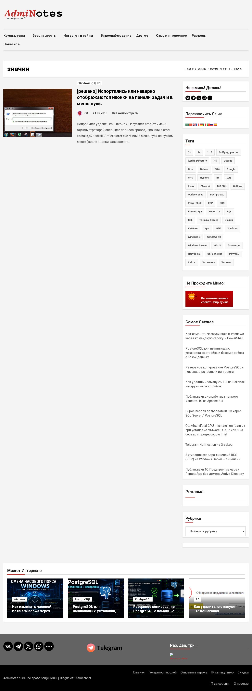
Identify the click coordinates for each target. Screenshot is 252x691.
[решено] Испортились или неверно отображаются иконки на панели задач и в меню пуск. (125, 97)
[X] (198, 98)
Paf (86, 113)
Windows (20, 599)
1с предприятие (228, 152)
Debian (204, 169)
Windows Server (197, 245)
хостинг (226, 262)
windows (232, 228)
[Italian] (205, 124)
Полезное (12, 44)
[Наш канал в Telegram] (126, 648)
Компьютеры (15, 35)
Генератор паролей (162, 672)
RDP (210, 203)
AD (215, 160)
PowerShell (194, 203)
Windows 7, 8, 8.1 (90, 83)
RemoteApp (195, 211)
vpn (207, 228)
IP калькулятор (222, 672)
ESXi (217, 169)
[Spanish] (215, 124)
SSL (190, 220)
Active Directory (197, 160)
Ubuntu (229, 220)
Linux (191, 186)
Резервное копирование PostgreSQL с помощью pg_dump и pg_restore (154, 611)
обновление (214, 254)
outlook (237, 186)
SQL (229, 211)
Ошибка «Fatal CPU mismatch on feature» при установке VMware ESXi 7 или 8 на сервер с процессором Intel (215, 430)
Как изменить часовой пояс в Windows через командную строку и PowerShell (31, 613)
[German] (201, 124)
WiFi (218, 228)
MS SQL (221, 186)
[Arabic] (187, 124)
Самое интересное (171, 35)
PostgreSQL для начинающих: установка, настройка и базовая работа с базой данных (214, 353)
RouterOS (214, 211)
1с (199, 152)
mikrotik (205, 186)
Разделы (200, 35)
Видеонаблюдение (116, 35)
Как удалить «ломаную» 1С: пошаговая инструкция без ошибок (215, 611)
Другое (142, 35)
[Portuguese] (208, 124)
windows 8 (194, 237)
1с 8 (209, 152)
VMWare (193, 228)
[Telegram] (193, 98)
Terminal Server (208, 220)
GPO (190, 177)
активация (234, 245)
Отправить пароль (194, 672)
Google (231, 169)
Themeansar (82, 678)
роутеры (234, 254)
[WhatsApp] (204, 98)
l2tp (228, 177)
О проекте (241, 683)
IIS (218, 177)
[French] (198, 124)
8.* (197, 599)
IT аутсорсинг (220, 683)
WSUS (217, 245)
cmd (190, 169)
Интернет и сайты (79, 35)
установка (208, 262)
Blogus (64, 678)
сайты (191, 262)
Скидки (243, 672)
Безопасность (45, 35)
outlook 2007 (195, 194)
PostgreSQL (217, 194)
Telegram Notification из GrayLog (209, 444)
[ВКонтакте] (187, 98)
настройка (194, 254)
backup (228, 160)
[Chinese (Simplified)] (191, 124)
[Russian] (212, 124)
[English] (194, 124)
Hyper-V (204, 177)
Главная (139, 672)
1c (189, 152)
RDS (222, 203)
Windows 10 (214, 237)
